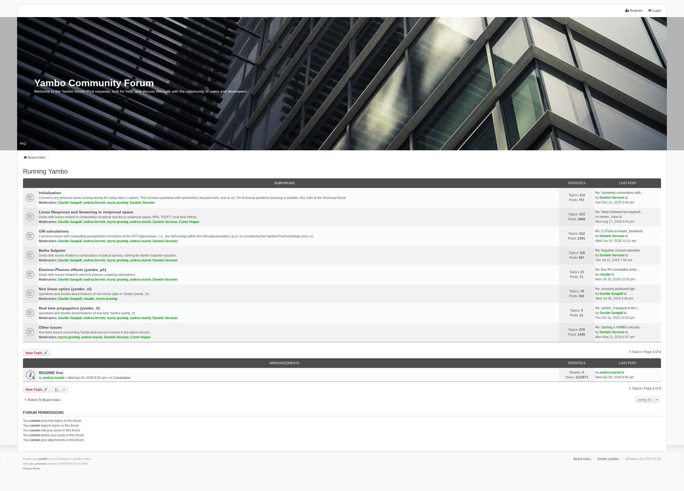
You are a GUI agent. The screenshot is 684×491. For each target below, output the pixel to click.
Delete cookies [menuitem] (608, 459)
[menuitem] (27, 468)
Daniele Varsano (142, 203)
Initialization (50, 193)
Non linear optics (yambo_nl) (65, 289)
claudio (605, 274)
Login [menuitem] (657, 11)
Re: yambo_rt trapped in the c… (618, 308)
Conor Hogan (189, 222)
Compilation (122, 378)
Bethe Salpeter (52, 250)
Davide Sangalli (70, 203)
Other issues (50, 327)
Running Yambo (45, 171)
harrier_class (609, 217)
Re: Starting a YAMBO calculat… (618, 327)
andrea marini (140, 222)
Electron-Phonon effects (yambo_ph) (72, 270)
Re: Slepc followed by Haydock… (619, 212)
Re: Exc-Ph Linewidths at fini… (617, 270)
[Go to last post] (623, 372)
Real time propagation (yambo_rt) (69, 308)
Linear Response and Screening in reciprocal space (86, 212)
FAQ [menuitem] (23, 144)
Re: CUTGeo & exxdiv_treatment (619, 231)
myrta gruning (117, 203)
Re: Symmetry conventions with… (619, 193)
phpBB (42, 458)
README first (51, 373)
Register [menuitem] (636, 11)
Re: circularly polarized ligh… (616, 289)
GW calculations (54, 231)
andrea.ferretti (94, 203)
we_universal (38, 463)
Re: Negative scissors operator (617, 250)
